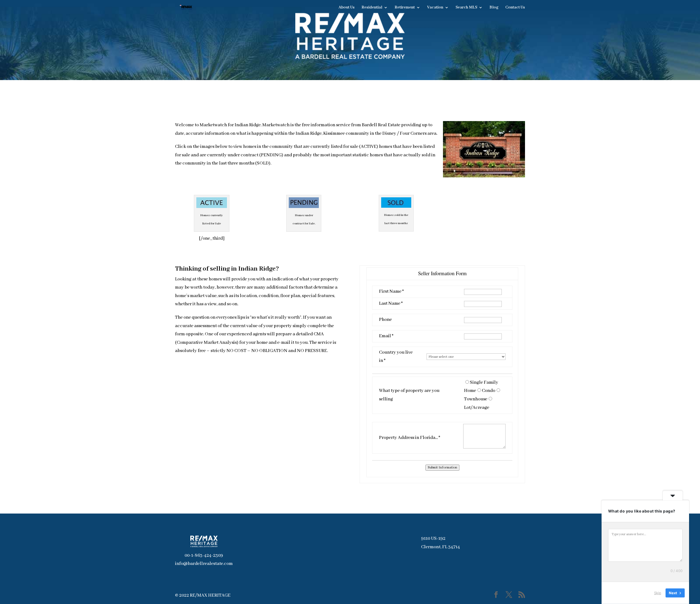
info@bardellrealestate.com (204, 564)
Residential (371, 7)
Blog (493, 7)
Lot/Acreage (476, 408)
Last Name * (391, 303)
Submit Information (442, 467)
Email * (386, 336)
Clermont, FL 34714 (440, 547)
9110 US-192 (433, 538)
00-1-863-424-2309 (204, 555)
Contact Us (515, 7)
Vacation (435, 7)
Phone (385, 319)
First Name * (391, 291)
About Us (347, 7)
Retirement (405, 7)
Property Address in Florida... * (409, 438)
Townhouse (475, 399)
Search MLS (466, 7)
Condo (488, 391)
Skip (657, 593)
